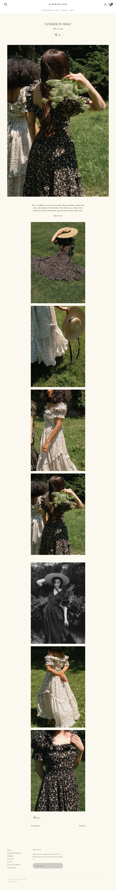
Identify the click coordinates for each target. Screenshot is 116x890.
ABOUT (72, 10)
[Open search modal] (5, 4)
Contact (9, 862)
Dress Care (10, 859)
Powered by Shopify (12, 881)
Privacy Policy (11, 868)
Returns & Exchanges (14, 853)
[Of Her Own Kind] (58, 4)
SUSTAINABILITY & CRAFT (51, 10)
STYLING (65, 10)
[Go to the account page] (105, 4)
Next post (82, 825)
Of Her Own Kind (21, 879)
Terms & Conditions (13, 865)
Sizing (9, 850)
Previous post (35, 825)
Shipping (10, 856)
